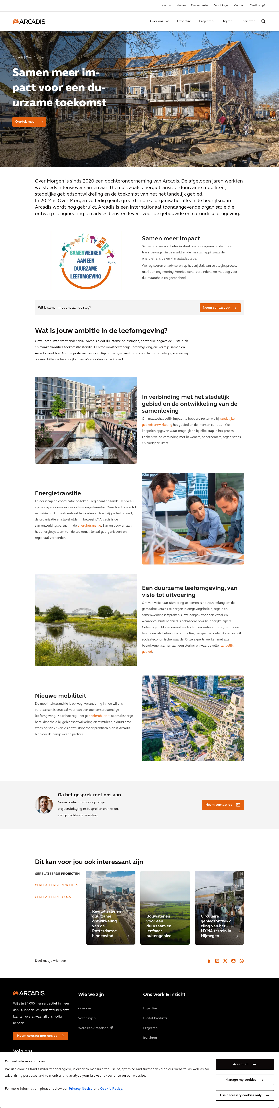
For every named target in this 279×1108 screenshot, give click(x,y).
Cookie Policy (111, 1088)
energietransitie (89, 525)
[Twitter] (225, 960)
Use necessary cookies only (241, 1095)
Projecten (206, 21)
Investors (166, 5)
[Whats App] (241, 960)
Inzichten (248, 21)
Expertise (184, 21)
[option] (139, 97)
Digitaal (227, 21)
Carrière (255, 5)
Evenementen (200, 5)
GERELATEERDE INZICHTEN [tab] (56, 885)
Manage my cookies (240, 1080)
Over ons (156, 21)
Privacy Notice (81, 1088)
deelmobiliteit (99, 716)
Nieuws (181, 5)
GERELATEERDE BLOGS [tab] (53, 897)
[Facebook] (208, 960)
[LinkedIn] (217, 960)
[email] (233, 960)
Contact (239, 5)
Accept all (241, 1064)
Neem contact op (216, 307)
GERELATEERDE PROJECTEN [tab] (57, 874)
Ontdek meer (25, 121)
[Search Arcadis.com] (263, 21)
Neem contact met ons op (37, 1036)
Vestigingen (221, 5)
